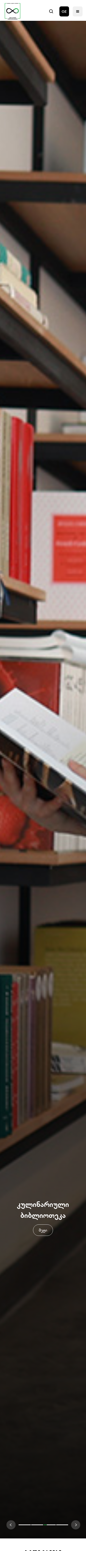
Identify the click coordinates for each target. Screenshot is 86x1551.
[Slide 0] (25, 1524)
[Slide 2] (50, 1524)
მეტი (43, 1230)
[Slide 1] (37, 1524)
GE (64, 11)
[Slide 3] (62, 1524)
